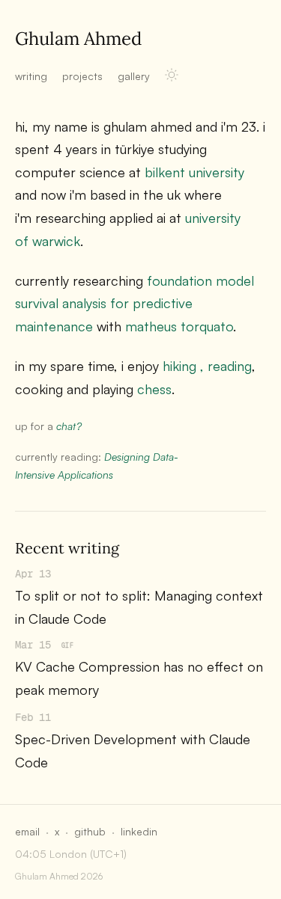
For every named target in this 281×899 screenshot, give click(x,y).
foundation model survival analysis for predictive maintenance (134, 303)
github (90, 831)
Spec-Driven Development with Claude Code (132, 750)
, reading (226, 366)
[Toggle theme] (171, 75)
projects (82, 76)
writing (31, 76)
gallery (134, 76)
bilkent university (194, 172)
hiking (179, 366)
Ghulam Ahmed (78, 38)
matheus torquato (179, 326)
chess (154, 389)
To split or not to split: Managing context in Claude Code (139, 607)
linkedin (139, 831)
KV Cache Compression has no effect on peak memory (139, 678)
